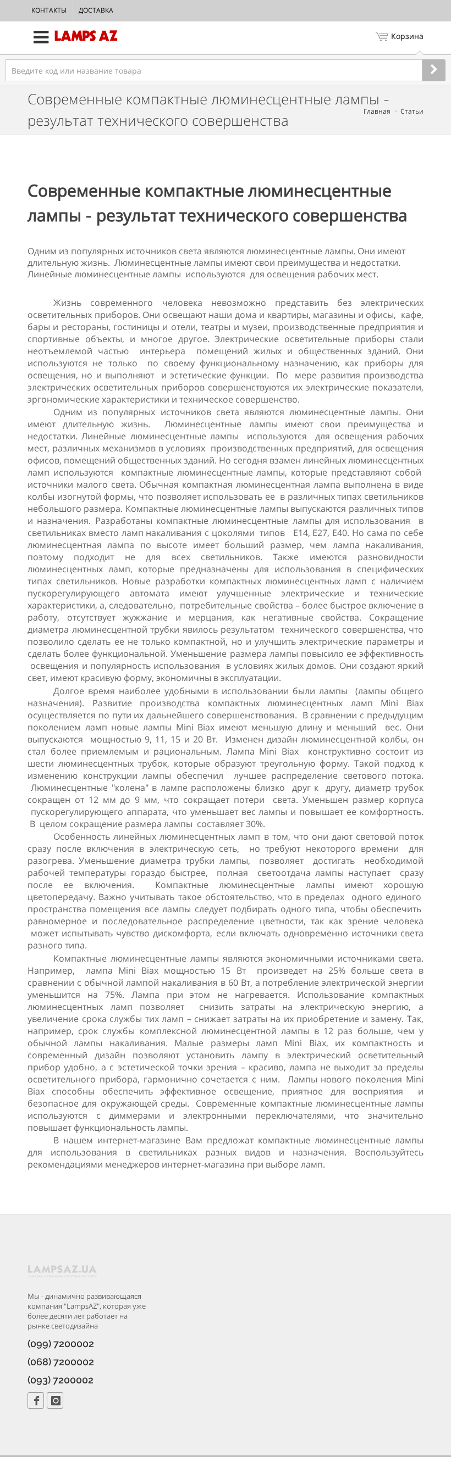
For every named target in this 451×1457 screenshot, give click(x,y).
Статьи (412, 111)
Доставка (96, 10)
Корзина (407, 36)
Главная (377, 111)
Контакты (49, 10)
